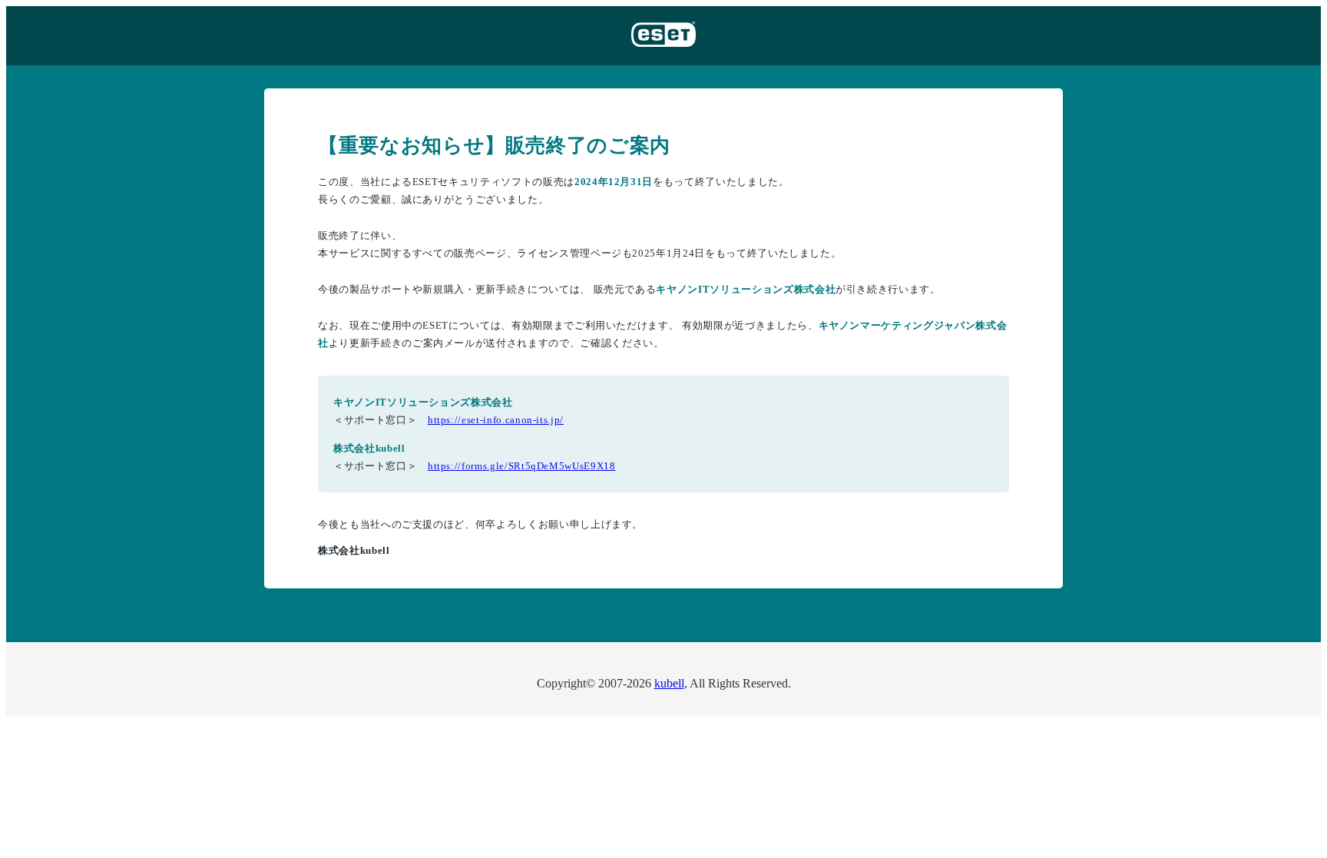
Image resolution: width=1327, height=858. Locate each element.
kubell (669, 683)
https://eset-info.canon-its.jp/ (496, 420)
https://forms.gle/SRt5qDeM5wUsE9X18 (522, 466)
